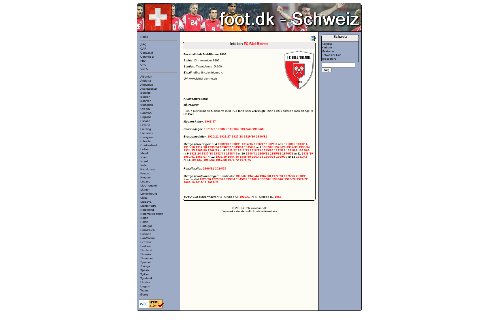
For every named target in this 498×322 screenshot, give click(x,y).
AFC (143, 44)
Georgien (146, 137)
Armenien (146, 84)
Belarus (145, 92)
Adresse (327, 43)
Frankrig (145, 129)
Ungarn (145, 286)
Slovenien (147, 258)
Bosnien (145, 100)
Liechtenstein (149, 185)
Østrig (144, 294)
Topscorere (329, 58)
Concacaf (146, 52)
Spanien (146, 262)
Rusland (145, 234)
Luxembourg (148, 193)
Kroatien (146, 177)
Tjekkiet (145, 270)
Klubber (327, 47)
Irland (144, 153)
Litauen (145, 189)
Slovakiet (146, 254)
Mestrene (328, 51)
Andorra (145, 80)
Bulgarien (146, 104)
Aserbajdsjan (149, 88)
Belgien (145, 96)
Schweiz (145, 242)
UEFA (144, 68)
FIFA (143, 60)
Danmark (146, 112)
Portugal (146, 225)
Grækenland (148, 145)
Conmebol (147, 56)
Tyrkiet (144, 274)
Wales (144, 290)
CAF (143, 48)
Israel (144, 161)
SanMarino (147, 238)
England (146, 116)
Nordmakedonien (151, 213)
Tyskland (146, 278)
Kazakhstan (148, 169)
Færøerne (146, 133)
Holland (145, 149)
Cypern (145, 108)
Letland (145, 181)
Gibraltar (146, 141)
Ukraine (145, 282)
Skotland (146, 250)
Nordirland (147, 209)
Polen (144, 221)
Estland (145, 121)
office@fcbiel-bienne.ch (209, 72)
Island (144, 157)
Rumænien (147, 229)
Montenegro (148, 205)
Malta (144, 197)
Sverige (145, 266)
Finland (145, 125)
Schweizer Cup (332, 55)
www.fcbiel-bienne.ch (203, 78)
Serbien (145, 246)
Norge (144, 217)
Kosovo (145, 173)
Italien (144, 165)
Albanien (146, 76)
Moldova (146, 201)
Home (144, 36)
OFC (143, 64)
